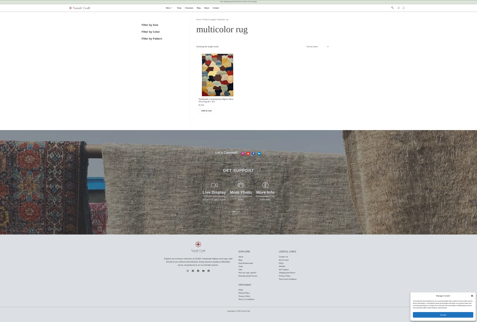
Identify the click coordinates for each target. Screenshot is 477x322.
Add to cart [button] (206, 111)
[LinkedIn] (259, 153)
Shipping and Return (287, 273)
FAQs (240, 290)
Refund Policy (244, 293)
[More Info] (265, 185)
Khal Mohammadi (245, 263)
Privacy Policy (244, 296)
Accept (443, 315)
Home (198, 20)
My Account (284, 260)
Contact (216, 8)
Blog (198, 8)
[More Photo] (241, 185)
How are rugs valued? (247, 273)
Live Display (214, 192)
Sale (240, 269)
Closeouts (189, 8)
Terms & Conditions (246, 299)
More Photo (241, 192)
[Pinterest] (248, 153)
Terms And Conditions (288, 279)
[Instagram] (243, 153)
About (206, 8)
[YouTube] (203, 271)
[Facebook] (254, 153)
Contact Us (283, 257)
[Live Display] (214, 185)
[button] (472, 296)
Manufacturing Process (247, 276)
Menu (168, 8)
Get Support (284, 269)
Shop (179, 8)
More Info (265, 192)
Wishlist (282, 266)
